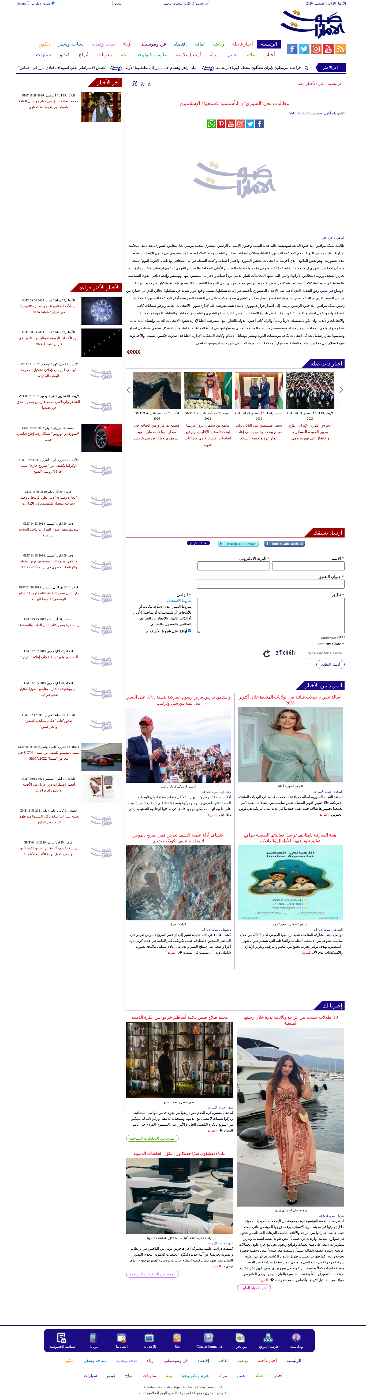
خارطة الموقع (269, 1347)
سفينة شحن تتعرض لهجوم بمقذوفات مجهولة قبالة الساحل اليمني (311, 431)
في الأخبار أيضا (310, 83)
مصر (324, 291)
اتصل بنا (122, 1347)
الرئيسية (335, 83)
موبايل (94, 1347)
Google (21, 3)
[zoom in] (134, 83)
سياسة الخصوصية (62, 1347)
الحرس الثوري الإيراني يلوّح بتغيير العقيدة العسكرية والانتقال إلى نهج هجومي (259, 431)
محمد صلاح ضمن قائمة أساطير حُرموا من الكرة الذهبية (179, 1017)
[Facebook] (284, 546)
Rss (178, 1347)
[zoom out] (149, 83)
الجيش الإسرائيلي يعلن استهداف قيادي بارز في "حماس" (83, 68)
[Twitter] (238, 546)
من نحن (241, 1347)
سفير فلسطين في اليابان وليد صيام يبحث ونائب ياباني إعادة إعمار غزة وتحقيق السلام (209, 431)
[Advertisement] (148, 24)
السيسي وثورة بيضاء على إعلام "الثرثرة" (48, 657)
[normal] (141, 83)
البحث (118, 3)
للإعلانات (149, 1347)
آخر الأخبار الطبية (254, 1288)
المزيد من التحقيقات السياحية (152, 1138)
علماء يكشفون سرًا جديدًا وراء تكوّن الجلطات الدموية (179, 1153)
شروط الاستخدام (179, 601)
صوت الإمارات (41, 3)
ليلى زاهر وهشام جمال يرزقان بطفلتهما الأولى (181, 68)
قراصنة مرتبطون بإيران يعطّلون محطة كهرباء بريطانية (279, 68)
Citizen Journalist (209, 1347)
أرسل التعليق (330, 664)
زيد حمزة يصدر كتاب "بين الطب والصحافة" (48, 625)
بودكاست (297, 1347)
